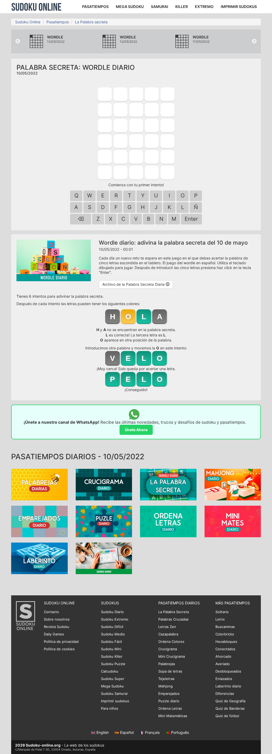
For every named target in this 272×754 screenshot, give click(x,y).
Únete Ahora (136, 429)
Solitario (222, 612)
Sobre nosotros (57, 619)
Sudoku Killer (111, 656)
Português (179, 732)
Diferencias (224, 693)
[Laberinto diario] (39, 558)
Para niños (109, 708)
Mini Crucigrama (171, 656)
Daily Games (54, 634)
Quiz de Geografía (230, 701)
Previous (17, 41)
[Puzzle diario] (104, 521)
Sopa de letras (170, 671)
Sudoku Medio (113, 634)
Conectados (225, 649)
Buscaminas (225, 627)
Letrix (220, 619)
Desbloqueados (228, 671)
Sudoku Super (112, 679)
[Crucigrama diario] (104, 484)
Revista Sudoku (56, 627)
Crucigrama (167, 649)
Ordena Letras (170, 708)
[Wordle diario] (168, 484)
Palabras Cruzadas (173, 619)
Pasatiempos (57, 22)
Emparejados (169, 693)
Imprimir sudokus (115, 701)
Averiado (222, 664)
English (102, 732)
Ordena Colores (171, 641)
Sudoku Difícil (112, 627)
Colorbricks (224, 634)
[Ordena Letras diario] (168, 521)
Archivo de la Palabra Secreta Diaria (134, 284)
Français (152, 732)
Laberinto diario (228, 686)
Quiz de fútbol (227, 716)
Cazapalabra (168, 634)
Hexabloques (226, 641)
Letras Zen (167, 627)
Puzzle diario (168, 701)
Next (254, 41)
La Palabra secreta (91, 22)
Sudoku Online (36, 6)
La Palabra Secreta (173, 612)
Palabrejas (166, 664)
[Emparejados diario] (39, 521)
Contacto (51, 612)
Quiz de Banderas (230, 708)
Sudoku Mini (111, 649)
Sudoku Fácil (111, 641)
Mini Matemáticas (172, 716)
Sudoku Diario (112, 612)
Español (127, 732)
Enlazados (223, 679)
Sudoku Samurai (114, 693)
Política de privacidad (61, 641)
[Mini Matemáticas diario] (233, 521)
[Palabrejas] (39, 484)
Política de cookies (59, 649)
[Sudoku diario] (104, 558)
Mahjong (165, 686)
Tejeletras (166, 679)
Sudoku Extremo (114, 619)
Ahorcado (223, 656)
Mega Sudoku (112, 686)
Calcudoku (109, 671)
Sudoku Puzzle (113, 664)
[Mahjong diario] (233, 484)
